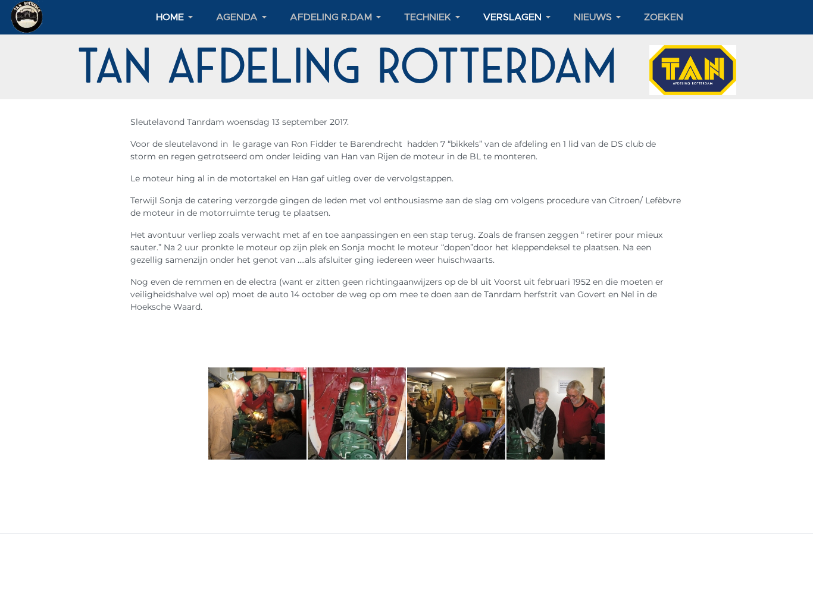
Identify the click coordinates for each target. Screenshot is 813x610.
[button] (176, 17)
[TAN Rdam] (27, 16)
